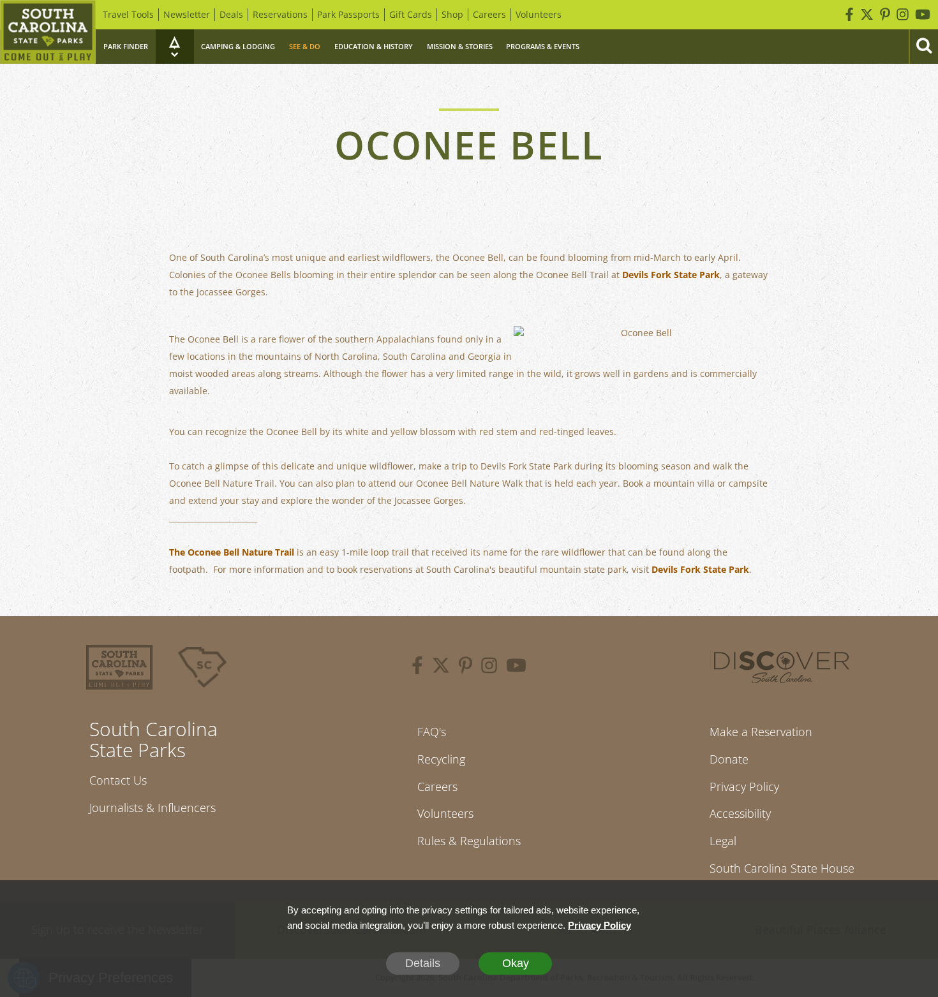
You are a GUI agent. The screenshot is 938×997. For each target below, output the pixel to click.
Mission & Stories (460, 46)
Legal (723, 840)
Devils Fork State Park (671, 275)
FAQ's (431, 731)
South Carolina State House (782, 868)
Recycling (441, 759)
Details (422, 963)
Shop (452, 14)
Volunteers (539, 14)
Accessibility (740, 813)
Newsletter (186, 14)
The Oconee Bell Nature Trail (231, 552)
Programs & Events (542, 46)
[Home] (48, 32)
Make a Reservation (761, 731)
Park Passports (348, 14)
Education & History (373, 46)
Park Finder (125, 46)
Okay (515, 963)
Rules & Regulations (469, 840)
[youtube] (516, 667)
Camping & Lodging (238, 46)
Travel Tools (128, 14)
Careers (489, 14)
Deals (231, 14)
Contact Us (118, 780)
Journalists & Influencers (152, 807)
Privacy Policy (744, 786)
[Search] (923, 46)
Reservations (280, 14)
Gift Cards (410, 14)
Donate (729, 759)
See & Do (304, 46)
